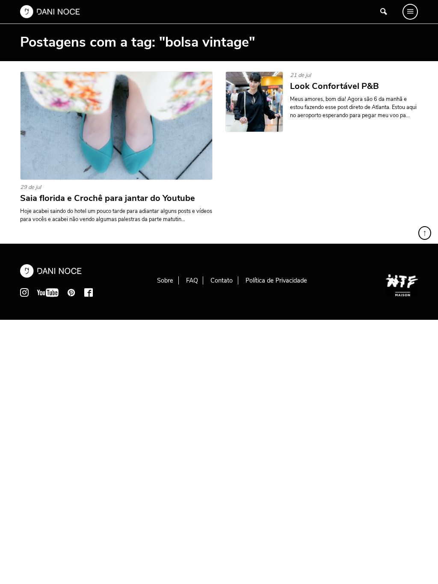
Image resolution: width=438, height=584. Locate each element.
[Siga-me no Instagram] (24, 292)
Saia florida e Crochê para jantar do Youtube (107, 198)
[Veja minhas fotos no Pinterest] (71, 292)
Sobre (165, 280)
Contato (221, 280)
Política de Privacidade (276, 280)
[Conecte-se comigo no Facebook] (88, 292)
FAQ (192, 280)
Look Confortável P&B (334, 86)
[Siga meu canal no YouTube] (48, 292)
